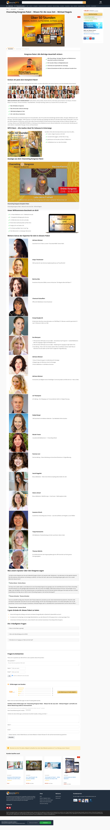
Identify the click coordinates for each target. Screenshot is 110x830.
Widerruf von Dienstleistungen (46, 800)
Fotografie (35, 6)
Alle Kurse (10, 6)
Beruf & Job (50, 6)
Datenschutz (58, 796)
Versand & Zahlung (44, 803)
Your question (11, 660)
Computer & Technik (42, 6)
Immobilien (88, 6)
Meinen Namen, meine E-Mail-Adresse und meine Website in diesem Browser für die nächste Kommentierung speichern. (38, 734)
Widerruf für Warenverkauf (45, 801)
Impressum (58, 798)
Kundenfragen (19, 48)
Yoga (72, 6)
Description (10, 48)
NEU (27, 6)
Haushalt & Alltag (81, 6)
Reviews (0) (26, 48)
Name (9, 668)
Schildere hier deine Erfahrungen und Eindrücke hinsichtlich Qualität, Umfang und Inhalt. (27, 713)
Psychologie (21, 9)
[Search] (84, 2)
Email (9, 672)
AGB (41, 796)
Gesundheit (67, 6)
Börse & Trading (56, 6)
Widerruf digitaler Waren (45, 798)
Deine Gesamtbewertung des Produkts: (16, 710)
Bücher (31, 6)
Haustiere (62, 6)
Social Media (93, 6)
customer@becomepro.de (90, 796)
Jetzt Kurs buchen (93, 14)
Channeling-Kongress (94, 33)
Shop (7, 9)
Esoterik (75, 6)
